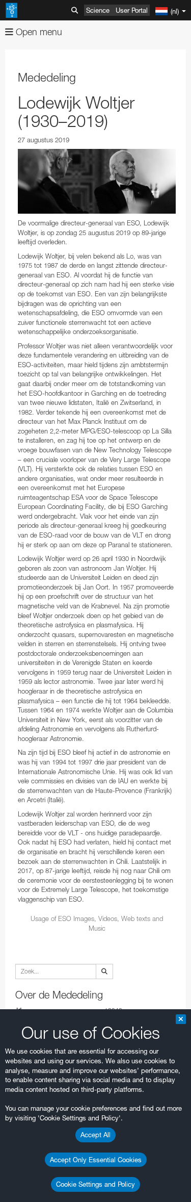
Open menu (37, 32)
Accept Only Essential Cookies (96, 1160)
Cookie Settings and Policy (95, 1184)
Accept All (95, 1135)
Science (98, 10)
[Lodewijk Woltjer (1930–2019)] (97, 181)
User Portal (132, 10)
